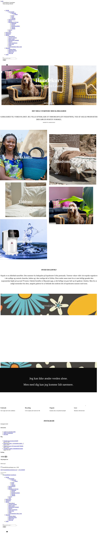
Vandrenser (23, 241)
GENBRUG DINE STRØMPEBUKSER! (13, 448)
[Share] (2, 472)
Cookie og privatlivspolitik (9, 431)
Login (2, 1)
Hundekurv (71, 207)
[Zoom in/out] (5, 472)
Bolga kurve (23, 157)
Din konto (5, 434)
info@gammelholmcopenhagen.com (9, 469)
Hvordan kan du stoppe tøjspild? (10, 440)
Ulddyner (26, 201)
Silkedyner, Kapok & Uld (72, 161)
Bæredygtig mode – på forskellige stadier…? (13, 443)
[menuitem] (7, 10)
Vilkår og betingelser (8, 433)
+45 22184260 (21, 469)
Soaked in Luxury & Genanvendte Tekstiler (13, 446)
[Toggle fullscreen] (4, 472)
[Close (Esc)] (1, 472)
